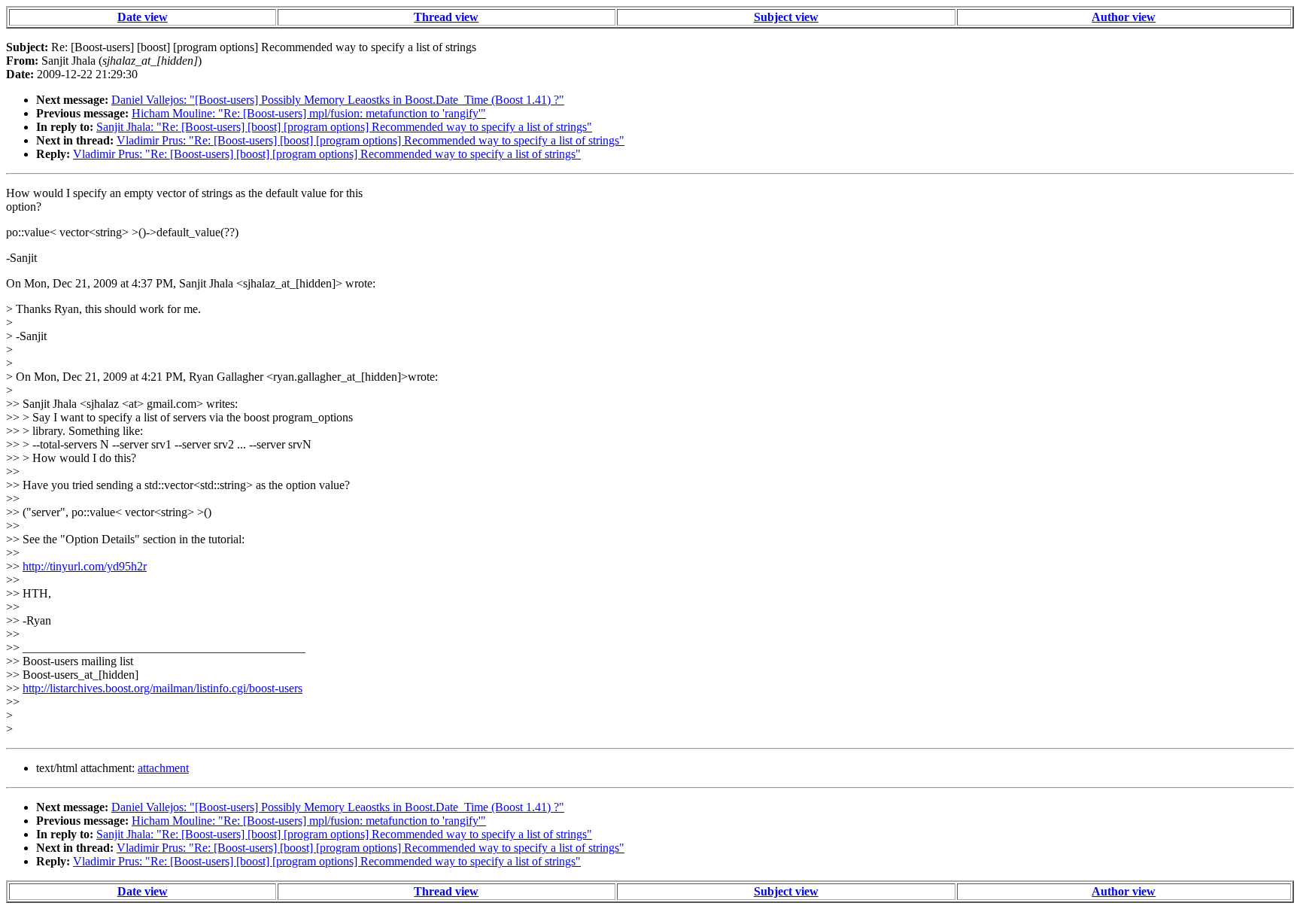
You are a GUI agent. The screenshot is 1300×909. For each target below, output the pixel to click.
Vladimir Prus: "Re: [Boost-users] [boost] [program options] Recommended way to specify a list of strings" (370, 140)
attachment (163, 768)
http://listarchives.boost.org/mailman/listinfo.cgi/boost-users (162, 688)
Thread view (446, 17)
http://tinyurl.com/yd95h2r (85, 566)
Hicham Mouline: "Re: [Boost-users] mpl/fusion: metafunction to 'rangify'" (309, 113)
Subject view (786, 17)
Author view (1124, 17)
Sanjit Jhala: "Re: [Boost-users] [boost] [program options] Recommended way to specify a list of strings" (344, 126)
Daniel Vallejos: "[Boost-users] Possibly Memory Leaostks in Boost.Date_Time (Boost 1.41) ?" (337, 99)
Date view (142, 17)
